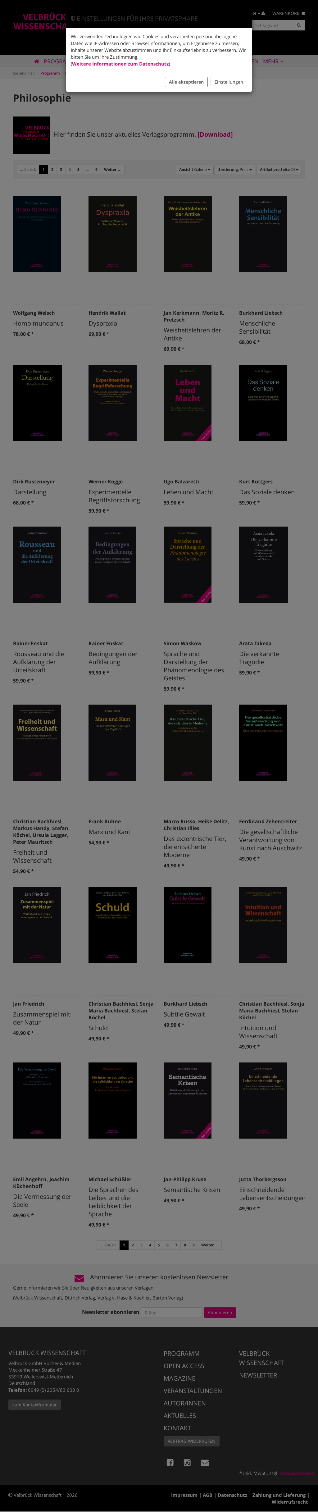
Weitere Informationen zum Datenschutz (120, 64)
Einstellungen (229, 82)
